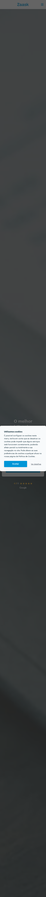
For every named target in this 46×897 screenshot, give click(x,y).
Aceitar (15, 464)
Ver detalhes (36, 464)
